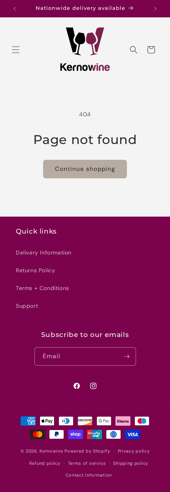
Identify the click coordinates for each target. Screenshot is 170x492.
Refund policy (44, 463)
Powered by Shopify (87, 451)
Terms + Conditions (42, 288)
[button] (16, 49)
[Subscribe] (127, 356)
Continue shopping (85, 169)
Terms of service (87, 463)
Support (27, 305)
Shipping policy (130, 463)
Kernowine (51, 451)
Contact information (89, 475)
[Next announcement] (155, 8)
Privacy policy (134, 451)
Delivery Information (44, 252)
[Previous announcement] (14, 8)
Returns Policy (35, 270)
